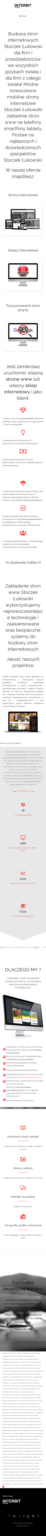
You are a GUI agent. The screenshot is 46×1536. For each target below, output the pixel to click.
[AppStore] (9, 1517)
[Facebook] (18, 1517)
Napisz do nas (23, 1329)
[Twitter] (37, 1517)
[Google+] (23, 1517)
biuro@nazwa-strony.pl (31, 1077)
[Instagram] (28, 1517)
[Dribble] (14, 1517)
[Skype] (32, 1517)
